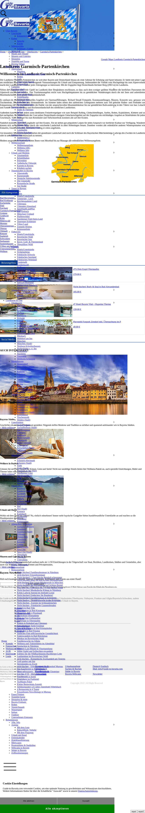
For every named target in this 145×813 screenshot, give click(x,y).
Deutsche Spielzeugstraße (28, 178)
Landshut (21, 374)
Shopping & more (19, 699)
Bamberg (21, 488)
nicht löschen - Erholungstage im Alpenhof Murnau (40, 666)
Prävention (22, 160)
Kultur (14, 38)
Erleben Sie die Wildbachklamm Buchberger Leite (39, 654)
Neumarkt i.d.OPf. (25, 404)
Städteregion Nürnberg (27, 285)
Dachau (20, 313)
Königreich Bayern (25, 36)
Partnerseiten (22, 521)
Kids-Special (22, 102)
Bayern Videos (18, 64)
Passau (20, 379)
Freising (20, 323)
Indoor (20, 112)
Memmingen (22, 547)
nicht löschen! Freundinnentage (31, 575)
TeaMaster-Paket (24, 682)
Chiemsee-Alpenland (26, 206)
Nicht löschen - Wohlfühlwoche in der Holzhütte (38, 600)
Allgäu (20, 295)
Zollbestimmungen (19, 753)
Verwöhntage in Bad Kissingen (31, 610)
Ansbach (21, 458)
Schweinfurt (22, 445)
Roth (19, 478)
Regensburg (22, 409)
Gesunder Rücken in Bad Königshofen (34, 628)
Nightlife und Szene (20, 61)
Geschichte (16, 33)
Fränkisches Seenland (26, 257)
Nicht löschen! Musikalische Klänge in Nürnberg (39, 590)
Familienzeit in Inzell (26, 676)
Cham (19, 402)
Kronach (21, 511)
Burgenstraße (23, 176)
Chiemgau (21, 204)
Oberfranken (17, 486)
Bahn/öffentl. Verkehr (26, 730)
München (21, 341)
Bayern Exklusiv (18, 702)
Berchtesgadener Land (27, 201)
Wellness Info (23, 150)
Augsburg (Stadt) (24, 532)
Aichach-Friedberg (25, 526)
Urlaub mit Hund (19, 735)
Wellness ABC (23, 148)
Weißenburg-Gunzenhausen (29, 483)
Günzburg (21, 539)
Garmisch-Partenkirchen (28, 328)
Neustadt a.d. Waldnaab (27, 407)
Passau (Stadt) (23, 382)
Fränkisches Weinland (27, 259)
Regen (20, 384)
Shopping (15, 59)
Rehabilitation (23, 158)
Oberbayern (16, 193)
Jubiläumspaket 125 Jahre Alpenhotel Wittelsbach (39, 687)
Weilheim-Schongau (26, 359)
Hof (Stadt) (22, 509)
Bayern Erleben (13, 66)
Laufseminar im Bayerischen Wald (32, 656)
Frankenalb (22, 262)
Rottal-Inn (21, 387)
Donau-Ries (22, 537)
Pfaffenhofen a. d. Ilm (27, 348)
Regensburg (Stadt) (25, 412)
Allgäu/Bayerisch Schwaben (24, 290)
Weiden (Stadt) (23, 420)
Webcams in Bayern (20, 748)
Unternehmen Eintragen (22, 717)
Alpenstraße (22, 173)
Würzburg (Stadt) (25, 453)
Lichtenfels (22, 516)
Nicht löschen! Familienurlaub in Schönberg (36, 598)
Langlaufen (22, 130)
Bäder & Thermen (25, 109)
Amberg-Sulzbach (25, 397)
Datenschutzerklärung (88, 791)
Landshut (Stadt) (24, 376)
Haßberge (21, 267)
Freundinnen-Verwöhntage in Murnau (34, 692)
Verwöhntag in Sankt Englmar (30, 626)
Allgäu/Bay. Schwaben (21, 524)
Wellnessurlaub (18, 143)
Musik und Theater (19, 54)
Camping (15, 87)
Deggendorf (22, 364)
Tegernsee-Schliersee (26, 221)
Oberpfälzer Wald (25, 244)
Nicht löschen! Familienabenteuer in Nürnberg (37, 572)
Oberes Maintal (24, 275)
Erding (20, 320)
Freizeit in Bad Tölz (26, 608)
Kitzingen (21, 435)
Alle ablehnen (28, 801)
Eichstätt (21, 318)
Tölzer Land (22, 224)
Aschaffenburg (23, 425)
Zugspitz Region (24, 226)
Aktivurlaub (16, 69)
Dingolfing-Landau (25, 366)
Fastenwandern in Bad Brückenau (32, 636)
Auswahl (85, 801)
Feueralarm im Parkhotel (28, 679)
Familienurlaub (18, 89)
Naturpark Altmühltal (26, 272)
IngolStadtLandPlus (26, 209)
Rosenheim (22, 351)
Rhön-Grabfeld (24, 443)
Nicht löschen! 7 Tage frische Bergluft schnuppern (39, 577)
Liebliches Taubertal (26, 270)
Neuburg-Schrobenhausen (28, 346)
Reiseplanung (12, 720)
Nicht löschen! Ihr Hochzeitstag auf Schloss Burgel (40, 585)
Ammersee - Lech (25, 198)
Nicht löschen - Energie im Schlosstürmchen (37, 603)
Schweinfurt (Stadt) (25, 448)
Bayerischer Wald (25, 237)
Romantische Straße (26, 183)
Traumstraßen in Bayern (22, 170)
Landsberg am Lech (26, 333)
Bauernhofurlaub (24, 94)
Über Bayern (11, 31)
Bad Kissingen (23, 430)
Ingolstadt (21, 331)
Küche (20, 43)
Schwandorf (22, 415)
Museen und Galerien (21, 56)
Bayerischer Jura (24, 239)
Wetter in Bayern (18, 750)
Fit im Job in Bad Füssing (28, 631)
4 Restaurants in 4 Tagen (28, 689)
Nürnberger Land (25, 473)
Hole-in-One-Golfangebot (28, 618)
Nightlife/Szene (18, 697)
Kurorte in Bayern (25, 165)
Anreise (14, 725)
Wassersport (22, 84)
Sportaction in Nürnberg (28, 646)
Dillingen (21, 534)
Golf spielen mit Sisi (26, 661)
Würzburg (21, 450)
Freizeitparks (22, 97)
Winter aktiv (22, 125)
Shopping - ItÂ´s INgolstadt (29, 613)
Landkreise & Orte (14, 300)
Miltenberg (22, 440)
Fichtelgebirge (23, 252)
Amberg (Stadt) (24, 399)
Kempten (21, 542)
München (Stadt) (24, 343)
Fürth (19, 465)
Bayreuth (21, 493)
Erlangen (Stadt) (24, 463)
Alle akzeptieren (57, 808)
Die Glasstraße (23, 181)
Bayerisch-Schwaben (26, 298)
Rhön (19, 277)
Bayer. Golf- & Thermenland (30, 242)
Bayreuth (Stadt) (24, 496)
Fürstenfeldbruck (24, 326)
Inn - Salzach (23, 211)
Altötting (21, 305)
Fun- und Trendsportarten (28, 127)
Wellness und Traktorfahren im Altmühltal (35, 643)
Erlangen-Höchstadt (26, 460)
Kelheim (21, 371)
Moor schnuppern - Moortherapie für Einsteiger (38, 671)
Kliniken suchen (24, 168)
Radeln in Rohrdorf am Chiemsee (32, 623)
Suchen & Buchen (14, 562)
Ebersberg (21, 315)
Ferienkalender (18, 737)
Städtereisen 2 (23, 137)
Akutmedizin (23, 155)
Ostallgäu (21, 557)
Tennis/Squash (17, 707)
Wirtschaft (15, 51)
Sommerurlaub (17, 107)
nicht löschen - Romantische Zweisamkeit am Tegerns (41, 659)
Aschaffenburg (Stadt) (27, 427)
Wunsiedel (21, 519)
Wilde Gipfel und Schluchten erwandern (35, 651)
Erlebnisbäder (23, 99)
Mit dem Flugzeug (25, 732)
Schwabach (22, 481)
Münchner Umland (25, 214)
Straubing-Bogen (24, 389)
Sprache (20, 41)
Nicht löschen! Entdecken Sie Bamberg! (35, 595)
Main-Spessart (23, 437)
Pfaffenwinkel (23, 216)
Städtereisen (16, 135)
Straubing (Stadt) (24, 392)
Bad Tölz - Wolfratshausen (29, 308)
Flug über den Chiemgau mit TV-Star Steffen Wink (40, 587)
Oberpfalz (15, 394)
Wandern (21, 71)
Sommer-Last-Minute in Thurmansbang (34, 648)
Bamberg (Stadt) (24, 491)
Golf (19, 79)
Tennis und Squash (25, 82)
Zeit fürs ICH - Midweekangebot (31, 674)
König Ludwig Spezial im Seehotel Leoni (35, 593)
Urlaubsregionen (13, 191)
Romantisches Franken (27, 280)
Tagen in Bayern (18, 188)
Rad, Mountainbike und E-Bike (31, 74)
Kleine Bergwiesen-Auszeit (29, 684)
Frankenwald (23, 265)
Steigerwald (22, 287)
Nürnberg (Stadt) (24, 476)
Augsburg (21, 529)
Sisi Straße (21, 186)
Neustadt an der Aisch (27, 470)
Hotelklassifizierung (20, 740)
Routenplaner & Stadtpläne (23, 745)
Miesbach (21, 336)
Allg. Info (15, 722)
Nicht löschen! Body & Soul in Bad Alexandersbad (40, 580)
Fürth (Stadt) (22, 468)
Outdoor (20, 115)
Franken (15, 247)
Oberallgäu (22, 554)
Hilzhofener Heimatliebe (28, 615)
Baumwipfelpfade (25, 104)
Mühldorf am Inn (24, 338)
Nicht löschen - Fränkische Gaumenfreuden (36, 605)
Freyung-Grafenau (25, 369)
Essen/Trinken (17, 694)
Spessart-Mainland (25, 282)
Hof (19, 506)
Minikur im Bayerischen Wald (30, 638)
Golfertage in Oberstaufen (28, 620)
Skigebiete (21, 122)
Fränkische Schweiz (26, 254)
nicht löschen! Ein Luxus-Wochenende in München (40, 582)
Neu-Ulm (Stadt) (24, 552)
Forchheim (22, 504)
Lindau (20, 544)
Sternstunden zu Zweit (27, 664)
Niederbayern (17, 361)
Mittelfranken (17, 455)
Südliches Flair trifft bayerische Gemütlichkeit (37, 633)
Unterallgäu (22, 559)
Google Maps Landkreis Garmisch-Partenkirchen (123, 59)
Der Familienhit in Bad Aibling (31, 669)
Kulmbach (21, 514)
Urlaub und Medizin (20, 153)
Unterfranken (17, 422)
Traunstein (21, 356)
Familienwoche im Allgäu (28, 641)
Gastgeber (21, 92)
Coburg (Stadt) (23, 501)
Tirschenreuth (23, 417)
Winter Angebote (24, 132)
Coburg (20, 498)
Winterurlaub (17, 120)
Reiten (20, 76)
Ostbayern (16, 232)
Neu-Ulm (21, 549)
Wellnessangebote (25, 145)
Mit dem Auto (23, 727)
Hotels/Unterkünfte (25, 196)
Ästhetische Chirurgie (26, 163)
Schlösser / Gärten (25, 48)
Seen (19, 117)
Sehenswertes (17, 46)
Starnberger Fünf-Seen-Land (30, 219)
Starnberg (21, 354)
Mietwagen (16, 743)
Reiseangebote (23, 140)
